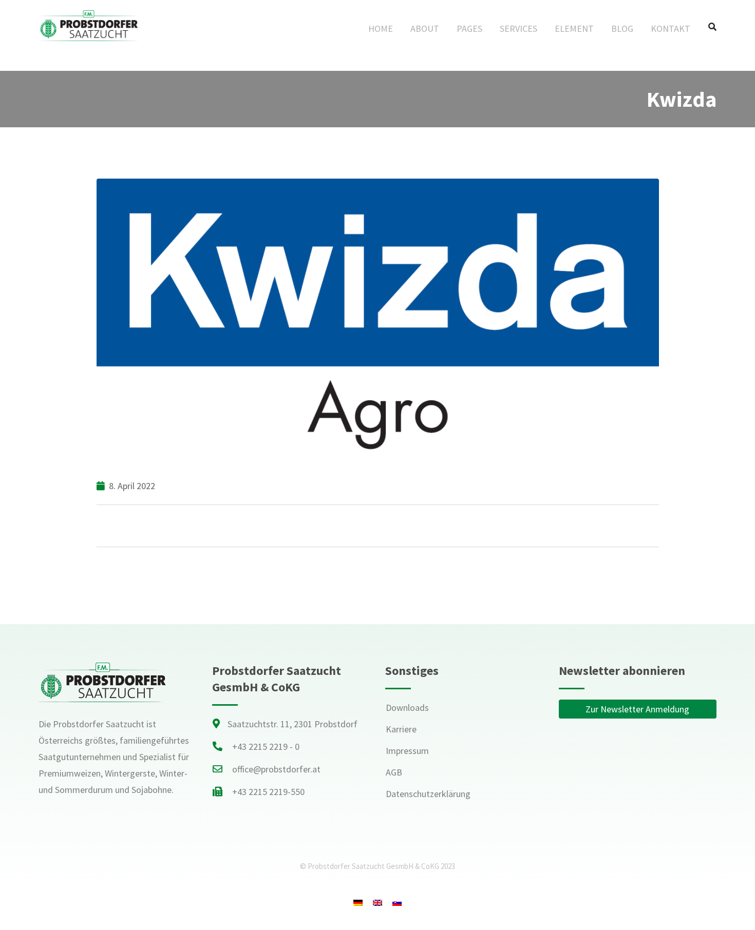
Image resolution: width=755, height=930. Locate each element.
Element (574, 28)
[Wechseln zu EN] (377, 902)
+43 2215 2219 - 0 (265, 746)
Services (518, 28)
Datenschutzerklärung (428, 794)
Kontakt (670, 28)
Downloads (407, 707)
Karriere (401, 729)
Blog (622, 28)
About (424, 28)
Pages (469, 28)
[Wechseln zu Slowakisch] (397, 902)
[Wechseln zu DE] (358, 902)
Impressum (407, 751)
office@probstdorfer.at (276, 769)
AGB (394, 772)
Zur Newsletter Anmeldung (637, 709)
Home (380, 28)
